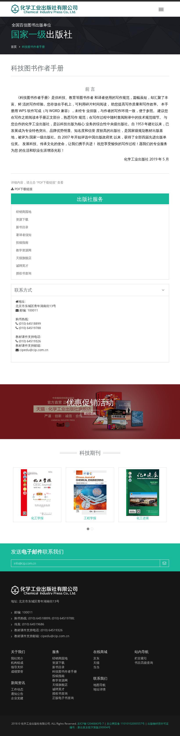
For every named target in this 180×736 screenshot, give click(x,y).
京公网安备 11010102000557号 (126, 723)
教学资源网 (23, 250)
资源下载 (22, 219)
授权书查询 (23, 273)
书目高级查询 (144, 663)
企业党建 (17, 698)
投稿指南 (22, 242)
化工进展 (143, 518)
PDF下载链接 (23, 189)
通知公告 (17, 694)
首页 (14, 47)
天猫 (96, 663)
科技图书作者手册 (64, 671)
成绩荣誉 (17, 671)
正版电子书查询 (63, 698)
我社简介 (17, 658)
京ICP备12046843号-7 (90, 723)
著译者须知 (23, 235)
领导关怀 (17, 667)
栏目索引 (141, 658)
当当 (96, 667)
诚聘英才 (22, 265)
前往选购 (90, 413)
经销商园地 (23, 212)
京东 (96, 658)
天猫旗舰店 (23, 258)
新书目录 (22, 227)
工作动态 (17, 689)
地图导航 (99, 685)
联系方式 (23, 290)
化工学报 (37, 518)
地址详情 (99, 689)
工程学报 (90, 518)
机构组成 (17, 663)
